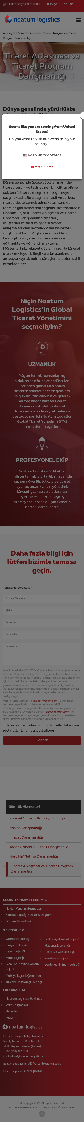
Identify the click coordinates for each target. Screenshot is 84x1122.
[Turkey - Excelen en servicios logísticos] (32, 20)
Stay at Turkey (43, 167)
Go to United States (44, 155)
